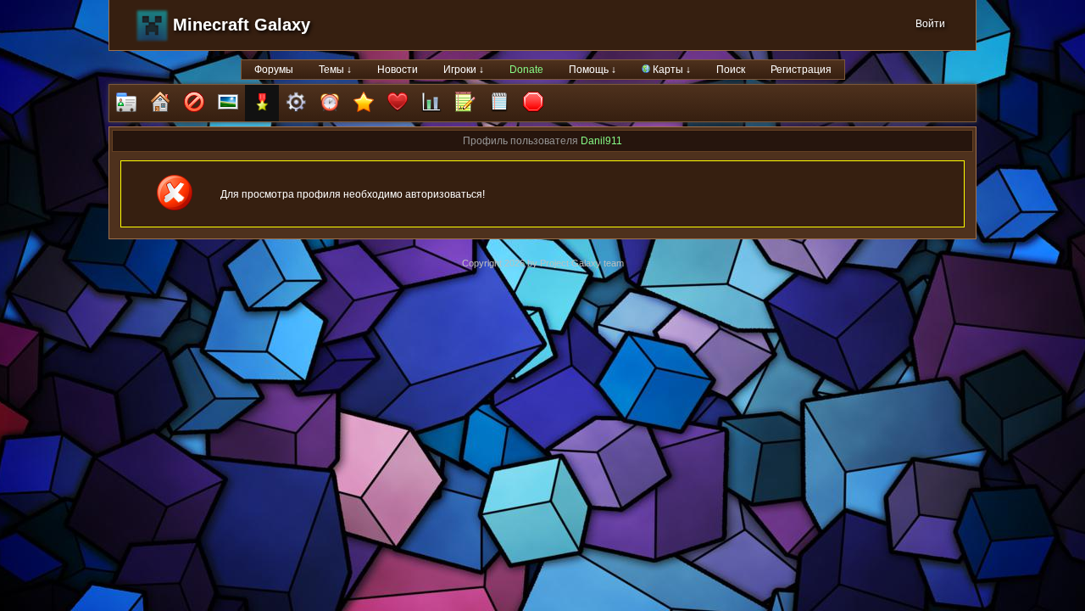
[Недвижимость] (160, 103)
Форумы (273, 70)
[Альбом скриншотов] (228, 103)
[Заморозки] (330, 103)
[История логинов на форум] (499, 103)
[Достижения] (262, 103)
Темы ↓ (335, 70)
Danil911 (601, 141)
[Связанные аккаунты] (398, 103)
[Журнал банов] (194, 103)
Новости (397, 70)
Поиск (730, 70)
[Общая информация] (126, 103)
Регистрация (801, 70)
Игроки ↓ (463, 70)
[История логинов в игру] (465, 103)
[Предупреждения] (533, 103)
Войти (930, 24)
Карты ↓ (670, 70)
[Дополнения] (296, 103)
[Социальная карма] (431, 103)
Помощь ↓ (592, 70)
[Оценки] (364, 103)
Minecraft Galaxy (241, 24)
